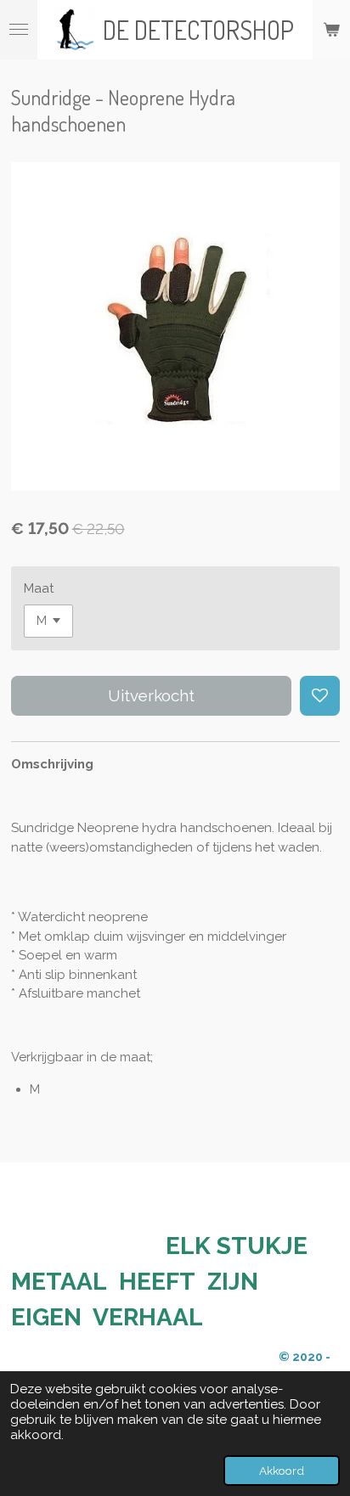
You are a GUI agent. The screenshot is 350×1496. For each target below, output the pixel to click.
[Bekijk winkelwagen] (331, 29)
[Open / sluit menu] (18, 29)
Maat (39, 588)
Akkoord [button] (281, 1470)
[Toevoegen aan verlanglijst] (320, 696)
